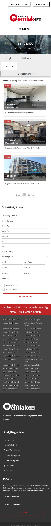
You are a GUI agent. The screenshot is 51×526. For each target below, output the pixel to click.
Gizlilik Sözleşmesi (11, 460)
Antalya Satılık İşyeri (11, 345)
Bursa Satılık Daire (10, 335)
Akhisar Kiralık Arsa (10, 359)
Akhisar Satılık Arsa (10, 323)
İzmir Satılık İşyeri (9, 342)
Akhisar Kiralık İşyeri (32, 356)
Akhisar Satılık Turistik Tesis (33, 324)
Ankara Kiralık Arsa (10, 385)
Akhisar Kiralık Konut (11, 365)
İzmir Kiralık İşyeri (10, 378)
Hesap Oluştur (20, 4)
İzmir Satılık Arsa (31, 349)
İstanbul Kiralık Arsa (32, 382)
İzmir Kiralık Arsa (31, 385)
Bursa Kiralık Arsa (10, 389)
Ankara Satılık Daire (10, 332)
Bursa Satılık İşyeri (31, 342)
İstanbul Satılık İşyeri (11, 339)
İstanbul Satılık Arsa (32, 345)
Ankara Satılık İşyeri (32, 339)
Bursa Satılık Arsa (10, 352)
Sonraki (31, 195)
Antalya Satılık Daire (32, 335)
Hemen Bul (26, 296)
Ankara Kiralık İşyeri (32, 375)
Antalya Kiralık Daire (32, 372)
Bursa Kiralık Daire (10, 372)
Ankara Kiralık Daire (10, 368)
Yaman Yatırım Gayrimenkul (25, 48)
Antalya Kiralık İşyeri (11, 382)
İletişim (9, 58)
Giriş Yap (42, 4)
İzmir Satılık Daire (31, 332)
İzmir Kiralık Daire (31, 368)
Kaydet (23, 512)
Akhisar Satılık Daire (11, 319)
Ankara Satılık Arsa (10, 349)
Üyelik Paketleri (10, 445)
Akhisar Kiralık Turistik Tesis (33, 360)
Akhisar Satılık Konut (11, 328)
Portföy (9, 66)
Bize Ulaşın (8, 470)
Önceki (18, 195)
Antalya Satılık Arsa (32, 352)
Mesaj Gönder (26, 73)
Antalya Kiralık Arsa (32, 389)
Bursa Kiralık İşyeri (31, 378)
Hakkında (26, 58)
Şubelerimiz (9, 465)
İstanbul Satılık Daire (32, 328)
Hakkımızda (9, 439)
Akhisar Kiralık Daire (11, 356)
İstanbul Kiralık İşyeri (11, 375)
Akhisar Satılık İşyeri (32, 319)
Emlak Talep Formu (12, 450)
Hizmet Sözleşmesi (12, 455)
